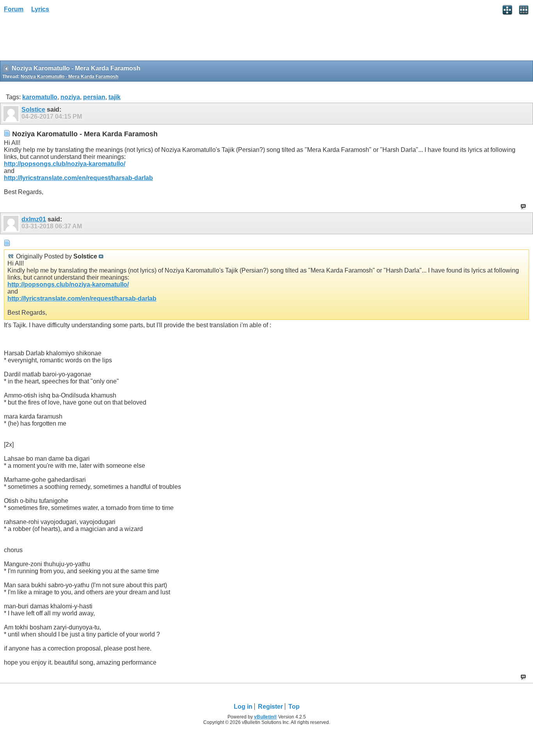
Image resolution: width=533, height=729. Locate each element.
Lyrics (40, 9)
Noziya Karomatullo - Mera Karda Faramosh (69, 76)
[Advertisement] (62, 39)
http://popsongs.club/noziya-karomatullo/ (64, 163)
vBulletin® (265, 717)
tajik (114, 97)
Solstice (33, 109)
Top (294, 706)
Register (270, 706)
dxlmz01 (33, 219)
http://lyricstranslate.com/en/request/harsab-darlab (78, 178)
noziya (70, 97)
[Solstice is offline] (11, 113)
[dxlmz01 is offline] (11, 223)
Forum (13, 9)
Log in (243, 706)
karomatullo (39, 97)
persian (94, 97)
